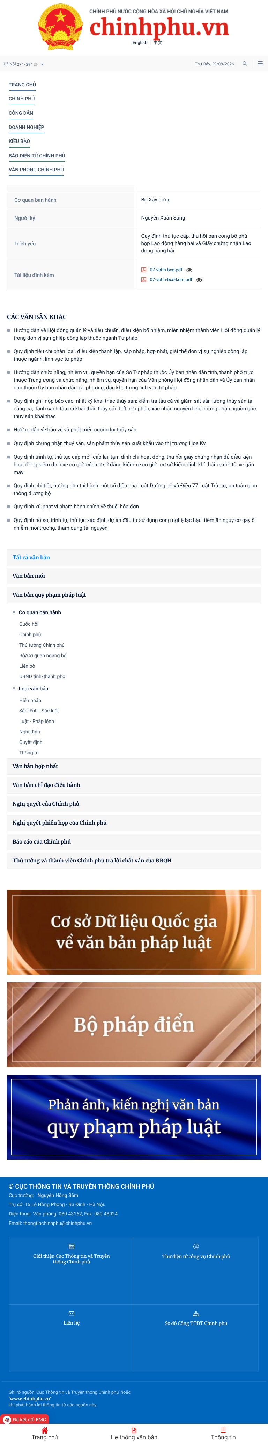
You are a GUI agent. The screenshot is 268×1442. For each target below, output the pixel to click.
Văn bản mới (29, 576)
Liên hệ (72, 1323)
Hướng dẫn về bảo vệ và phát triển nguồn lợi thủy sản (75, 429)
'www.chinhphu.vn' (30, 1399)
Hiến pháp (30, 700)
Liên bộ (27, 666)
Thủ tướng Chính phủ (42, 645)
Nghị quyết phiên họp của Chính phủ (60, 823)
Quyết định (31, 742)
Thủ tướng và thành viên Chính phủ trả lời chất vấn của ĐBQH (92, 861)
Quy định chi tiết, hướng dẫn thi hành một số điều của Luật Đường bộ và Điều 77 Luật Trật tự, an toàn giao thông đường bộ (135, 489)
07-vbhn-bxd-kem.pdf (171, 279)
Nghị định (29, 732)
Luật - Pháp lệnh (36, 721)
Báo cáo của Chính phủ (42, 842)
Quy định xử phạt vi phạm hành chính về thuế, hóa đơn (76, 506)
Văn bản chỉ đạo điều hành (46, 785)
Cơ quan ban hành (40, 612)
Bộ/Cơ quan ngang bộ (43, 656)
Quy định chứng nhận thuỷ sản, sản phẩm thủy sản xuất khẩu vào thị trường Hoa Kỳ (110, 443)
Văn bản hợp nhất (35, 766)
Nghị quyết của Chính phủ (46, 804)
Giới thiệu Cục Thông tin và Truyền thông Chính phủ (71, 1259)
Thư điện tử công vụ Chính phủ (196, 1257)
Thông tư (29, 753)
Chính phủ (30, 635)
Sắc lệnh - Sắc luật (39, 711)
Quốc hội (28, 624)
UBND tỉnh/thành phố (42, 677)
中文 (157, 42)
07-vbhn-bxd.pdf (166, 270)
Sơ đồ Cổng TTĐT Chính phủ (196, 1323)
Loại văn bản (34, 689)
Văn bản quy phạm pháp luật (49, 595)
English (140, 42)
